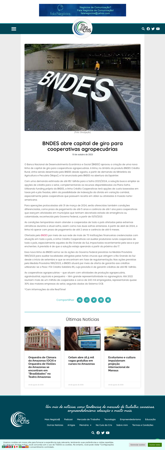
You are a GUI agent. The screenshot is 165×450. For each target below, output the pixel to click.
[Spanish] (27, 446)
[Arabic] (3, 446)
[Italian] (13, 446)
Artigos (71, 425)
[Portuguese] (20, 446)
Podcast (68, 419)
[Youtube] (157, 28)
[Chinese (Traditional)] (7, 446)
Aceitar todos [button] (154, 445)
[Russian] (23, 446)
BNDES (44, 235)
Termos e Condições (142, 425)
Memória (84, 425)
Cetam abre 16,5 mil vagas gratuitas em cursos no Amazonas (81, 360)
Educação (150, 419)
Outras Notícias (55, 425)
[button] (14, 29)
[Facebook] (148, 28)
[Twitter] (153, 28)
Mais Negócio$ (52, 419)
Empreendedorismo (130, 419)
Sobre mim (122, 425)
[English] (10, 446)
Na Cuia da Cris (104, 425)
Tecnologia (110, 419)
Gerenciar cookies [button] (137, 445)
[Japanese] (17, 446)
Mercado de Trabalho (88, 419)
